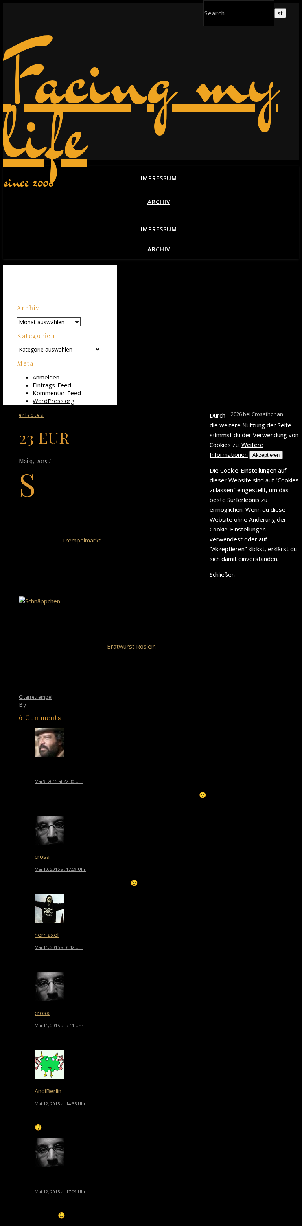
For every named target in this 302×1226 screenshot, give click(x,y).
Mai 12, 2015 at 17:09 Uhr (60, 1192)
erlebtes (31, 415)
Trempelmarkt (81, 540)
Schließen (222, 574)
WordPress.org (53, 401)
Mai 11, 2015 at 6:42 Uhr (59, 947)
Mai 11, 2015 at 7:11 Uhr (59, 1025)
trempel (43, 697)
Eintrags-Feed (52, 385)
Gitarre (27, 697)
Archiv (158, 201)
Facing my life (140, 105)
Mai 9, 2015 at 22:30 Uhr (59, 781)
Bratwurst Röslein (131, 646)
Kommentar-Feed (57, 393)
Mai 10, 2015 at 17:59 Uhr (60, 869)
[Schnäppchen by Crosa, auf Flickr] (39, 601)
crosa (42, 856)
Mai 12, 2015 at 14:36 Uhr (60, 1104)
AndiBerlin (48, 1091)
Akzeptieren (266, 455)
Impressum (159, 178)
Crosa (36, 704)
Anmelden (46, 377)
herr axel (47, 934)
